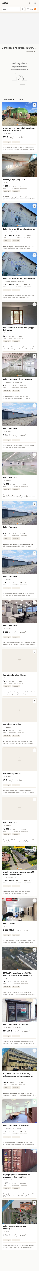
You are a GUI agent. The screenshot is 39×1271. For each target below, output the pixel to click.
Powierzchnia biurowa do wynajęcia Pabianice (19, 328)
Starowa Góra (10, 232)
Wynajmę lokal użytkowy (14, 675)
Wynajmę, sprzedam (12, 724)
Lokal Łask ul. (9, 923)
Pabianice (8, 133)
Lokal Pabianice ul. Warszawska (17, 379)
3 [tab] (19, 124)
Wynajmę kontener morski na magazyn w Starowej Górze (16, 1175)
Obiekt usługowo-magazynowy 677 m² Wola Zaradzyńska (18, 873)
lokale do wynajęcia (12, 773)
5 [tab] (21, 124)
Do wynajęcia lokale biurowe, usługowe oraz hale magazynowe (18, 1075)
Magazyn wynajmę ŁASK (14, 180)
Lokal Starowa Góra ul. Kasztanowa (19, 229)
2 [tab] (18, 124)
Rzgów (7, 1231)
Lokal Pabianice (10, 428)
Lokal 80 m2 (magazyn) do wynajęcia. (14, 1227)
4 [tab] (20, 124)
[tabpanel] (19, 114)
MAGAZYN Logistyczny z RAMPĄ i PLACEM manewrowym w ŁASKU (17, 974)
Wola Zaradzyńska (11, 877)
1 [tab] (17, 124)
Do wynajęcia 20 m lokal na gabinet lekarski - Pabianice (19, 129)
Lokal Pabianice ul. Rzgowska (16, 1125)
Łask (7, 182)
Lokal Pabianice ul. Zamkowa (16, 1024)
